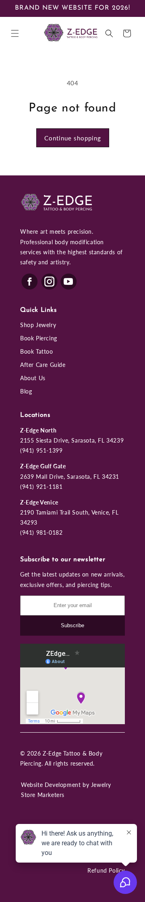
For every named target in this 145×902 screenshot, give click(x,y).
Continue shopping (72, 138)
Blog (26, 391)
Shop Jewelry (38, 324)
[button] (15, 33)
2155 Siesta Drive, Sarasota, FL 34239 (72, 440)
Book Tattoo (36, 351)
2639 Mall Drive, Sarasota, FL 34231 (69, 476)
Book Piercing (38, 338)
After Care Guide (43, 364)
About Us (33, 378)
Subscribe (72, 625)
